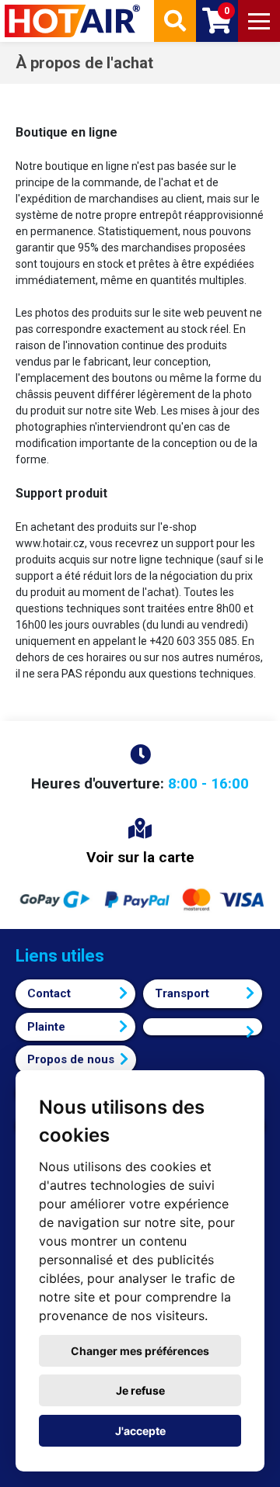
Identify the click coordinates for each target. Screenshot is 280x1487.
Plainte (46, 1027)
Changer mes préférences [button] (140, 1350)
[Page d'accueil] (74, 21)
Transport (182, 993)
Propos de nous (70, 1059)
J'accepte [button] (140, 1430)
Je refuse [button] (140, 1390)
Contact (49, 993)
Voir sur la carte (140, 857)
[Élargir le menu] (259, 21)
